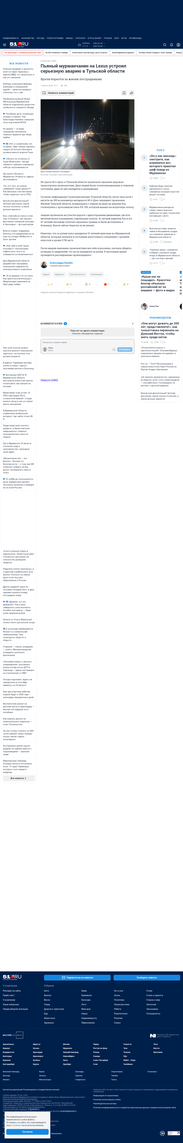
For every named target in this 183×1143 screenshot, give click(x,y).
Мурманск (59, 274)
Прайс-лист (8, 995)
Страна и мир (153, 1000)
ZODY (116, 38)
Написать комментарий (61, 93)
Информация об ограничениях (105, 1096)
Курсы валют (95, 38)
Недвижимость (11, 38)
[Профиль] (178, 45)
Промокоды (135, 38)
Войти (50, 351)
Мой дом (85, 1009)
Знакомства (27, 38)
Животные (49, 1018)
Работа (117, 1009)
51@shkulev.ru (33, 1109)
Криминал (86, 995)
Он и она (118, 990)
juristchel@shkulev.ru (68, 1111)
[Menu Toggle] (4, 45)
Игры (124, 38)
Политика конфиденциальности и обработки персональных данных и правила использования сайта (134, 1108)
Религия (118, 1018)
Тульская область (77, 274)
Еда (46, 1013)
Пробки (108, 38)
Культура (85, 1000)
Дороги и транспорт (54, 1009)
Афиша (69, 38)
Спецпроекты (153, 1013)
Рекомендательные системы (105, 1104)
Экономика (152, 1009)
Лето (83, 1004)
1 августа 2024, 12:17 (49, 86)
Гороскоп (80, 38)
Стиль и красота (154, 995)
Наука (84, 1013)
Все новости (18, 63)
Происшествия (121, 1004)
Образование (88, 1022)
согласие (16, 1125)
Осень (117, 995)
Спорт (149, 990)
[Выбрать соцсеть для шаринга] (131, 93)
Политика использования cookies (107, 1100)
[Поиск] (164, 45)
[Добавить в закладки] (124, 93)
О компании (9, 1000)
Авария (46, 274)
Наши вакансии (11, 1004)
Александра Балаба (61, 262)
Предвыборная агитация (15, 1009)
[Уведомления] (171, 45)
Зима (84, 990)
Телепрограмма (55, 38)
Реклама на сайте (12, 990)
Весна (47, 1000)
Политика (119, 1000)
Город (47, 1004)
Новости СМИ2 (49, 379)
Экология (151, 1004)
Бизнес (47, 995)
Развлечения (120, 1013)
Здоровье (49, 1022)
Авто (46, 990)
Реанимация (96, 274)
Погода (40, 38)
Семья (117, 1022)
